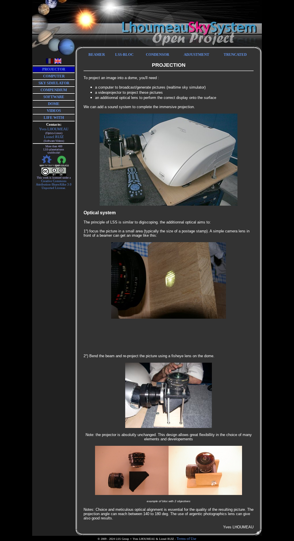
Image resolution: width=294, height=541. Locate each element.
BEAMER (96, 54)
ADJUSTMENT (196, 54)
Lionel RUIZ (54, 137)
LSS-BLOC (124, 54)
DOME (53, 104)
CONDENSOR (157, 54)
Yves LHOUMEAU (53, 129)
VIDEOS (54, 110)
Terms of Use (186, 538)
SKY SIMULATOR (53, 83)
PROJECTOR (53, 69)
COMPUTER (54, 76)
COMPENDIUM (53, 90)
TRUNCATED (235, 54)
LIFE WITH (54, 117)
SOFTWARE (53, 97)
